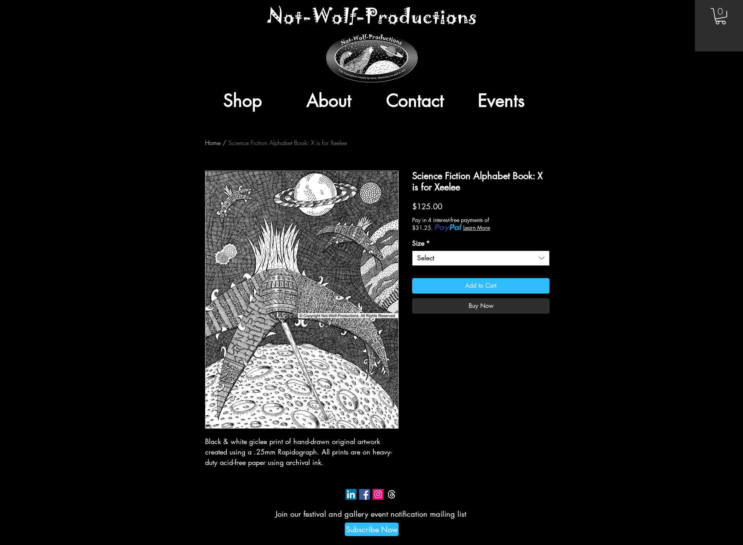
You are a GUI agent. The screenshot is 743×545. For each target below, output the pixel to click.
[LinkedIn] (351, 494)
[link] (720, 16)
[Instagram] (378, 494)
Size (421, 243)
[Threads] (391, 494)
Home (213, 142)
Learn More (476, 227)
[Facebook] (364, 494)
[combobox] (481, 258)
